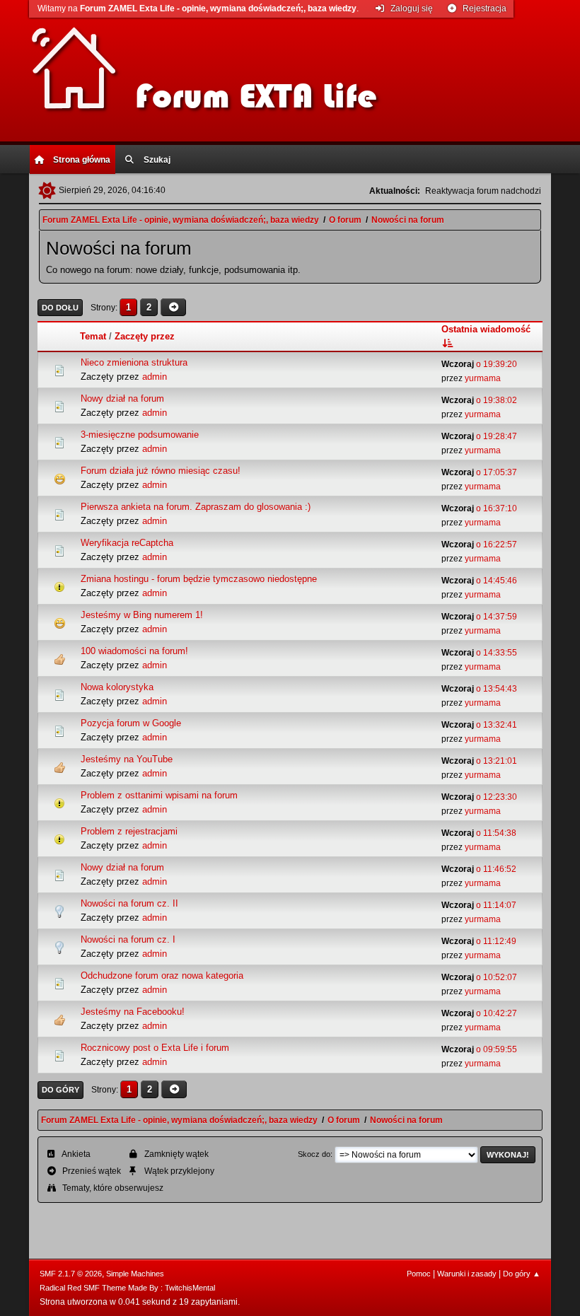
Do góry (60, 1089)
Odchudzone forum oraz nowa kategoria (162, 975)
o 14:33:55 (479, 653)
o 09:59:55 (479, 1049)
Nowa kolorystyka (117, 687)
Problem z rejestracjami (129, 831)
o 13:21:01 (479, 761)
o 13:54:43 (479, 689)
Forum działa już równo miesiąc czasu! (160, 470)
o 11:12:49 (478, 941)
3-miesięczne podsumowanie (140, 434)
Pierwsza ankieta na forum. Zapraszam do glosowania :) (196, 506)
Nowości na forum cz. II (129, 903)
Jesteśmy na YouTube (127, 759)
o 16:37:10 (479, 508)
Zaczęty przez (145, 336)
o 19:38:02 (479, 400)
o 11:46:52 (478, 869)
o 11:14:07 (478, 905)
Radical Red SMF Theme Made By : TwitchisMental (127, 1287)
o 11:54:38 (478, 833)
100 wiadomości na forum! (134, 651)
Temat (93, 336)
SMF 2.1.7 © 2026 (71, 1273)
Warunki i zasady (467, 1273)
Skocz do (314, 1154)
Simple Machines (135, 1273)
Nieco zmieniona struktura (134, 362)
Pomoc (419, 1273)
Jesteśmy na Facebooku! (133, 1011)
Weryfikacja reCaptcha (127, 542)
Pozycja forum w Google (131, 723)
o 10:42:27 (479, 1013)
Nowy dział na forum (122, 398)
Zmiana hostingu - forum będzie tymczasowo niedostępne (199, 578)
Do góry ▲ (521, 1273)
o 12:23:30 (479, 797)
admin (154, 376)
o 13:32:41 (479, 725)
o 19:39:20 (479, 364)
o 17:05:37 (479, 472)
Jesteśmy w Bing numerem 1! (142, 615)
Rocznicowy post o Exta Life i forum (155, 1047)
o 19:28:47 (479, 436)
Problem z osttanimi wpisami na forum (159, 795)
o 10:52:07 (479, 977)
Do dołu (60, 307)
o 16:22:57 (479, 544)
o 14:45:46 (479, 581)
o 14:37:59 (479, 617)
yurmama (483, 378)
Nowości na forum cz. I (128, 939)
